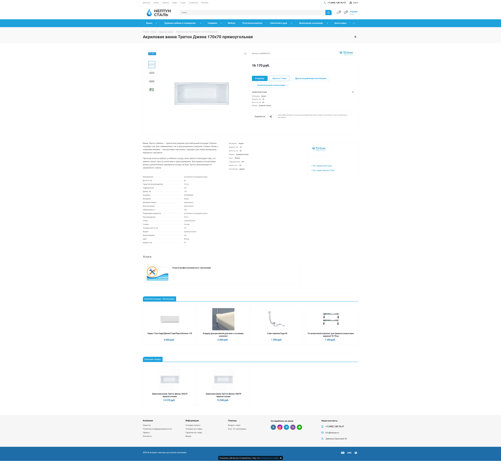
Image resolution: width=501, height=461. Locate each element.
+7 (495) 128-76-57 (335, 426)
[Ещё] (354, 23)
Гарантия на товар (194, 432)
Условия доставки (194, 429)
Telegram (286, 427)
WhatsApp (299, 427)
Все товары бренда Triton (324, 170)
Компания (148, 420)
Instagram (279, 427)
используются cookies (269, 458)
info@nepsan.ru (332, 433)
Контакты (147, 436)
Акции (188, 436)
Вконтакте (273, 427)
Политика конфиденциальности (157, 429)
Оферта (146, 432)
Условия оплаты (193, 425)
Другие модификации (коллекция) (310, 78)
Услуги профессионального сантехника (191, 268)
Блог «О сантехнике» (237, 429)
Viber (293, 427)
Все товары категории (322, 166)
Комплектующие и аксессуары (271, 85)
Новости (147, 425)
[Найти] (328, 12)
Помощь (232, 420)
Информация (192, 420)
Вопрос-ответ (234, 425)
